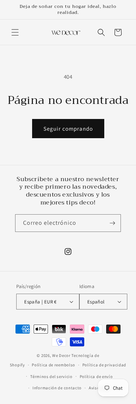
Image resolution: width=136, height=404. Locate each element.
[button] (15, 32)
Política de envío (96, 376)
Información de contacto (57, 387)
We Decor (61, 355)
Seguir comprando (68, 128)
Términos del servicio (51, 376)
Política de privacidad (104, 364)
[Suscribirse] (112, 223)
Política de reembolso (53, 364)
